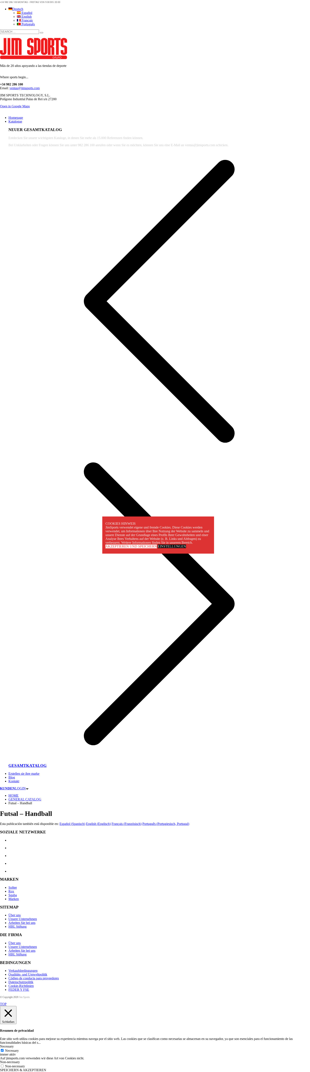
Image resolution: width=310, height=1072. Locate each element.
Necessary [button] (7, 1046)
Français (27, 20)
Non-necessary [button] (10, 1062)
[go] (41, 32)
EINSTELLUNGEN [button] (172, 546)
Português (28, 24)
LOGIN (13, 788)
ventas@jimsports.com (24, 88)
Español (26, 13)
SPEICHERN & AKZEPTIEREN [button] (23, 1070)
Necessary (12, 1050)
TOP (3, 1004)
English (26, 16)
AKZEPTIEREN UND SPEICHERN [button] (131, 546)
